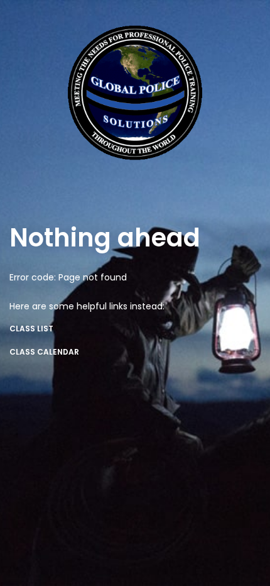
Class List (31, 328)
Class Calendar (44, 351)
